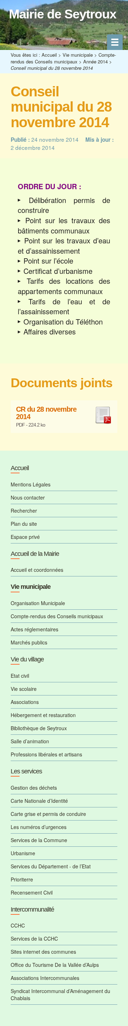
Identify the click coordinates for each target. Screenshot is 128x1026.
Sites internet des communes (43, 951)
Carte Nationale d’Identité (39, 800)
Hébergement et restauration (43, 714)
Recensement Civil (32, 892)
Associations (25, 701)
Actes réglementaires (34, 629)
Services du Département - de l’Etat (51, 866)
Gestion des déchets (34, 787)
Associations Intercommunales (45, 977)
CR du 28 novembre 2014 (46, 413)
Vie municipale (78, 54)
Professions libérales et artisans (46, 754)
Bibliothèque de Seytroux (39, 728)
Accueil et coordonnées (37, 569)
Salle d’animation (30, 741)
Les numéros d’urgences (38, 826)
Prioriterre (22, 879)
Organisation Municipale (38, 603)
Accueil (49, 54)
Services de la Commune (39, 840)
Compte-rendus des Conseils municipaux (63, 58)
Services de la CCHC (34, 938)
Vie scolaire (24, 688)
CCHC (18, 925)
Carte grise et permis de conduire (48, 813)
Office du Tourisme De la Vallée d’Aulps (55, 964)
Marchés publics (29, 642)
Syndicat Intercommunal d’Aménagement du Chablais (60, 994)
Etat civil (20, 675)
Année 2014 (95, 61)
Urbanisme (23, 853)
